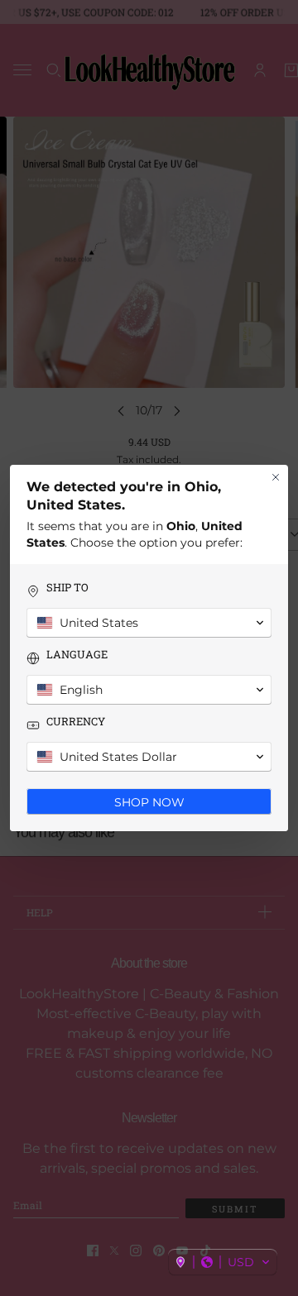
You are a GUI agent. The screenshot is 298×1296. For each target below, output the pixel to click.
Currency (75, 722)
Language (77, 655)
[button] (222, 1262)
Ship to (67, 588)
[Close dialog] (276, 477)
